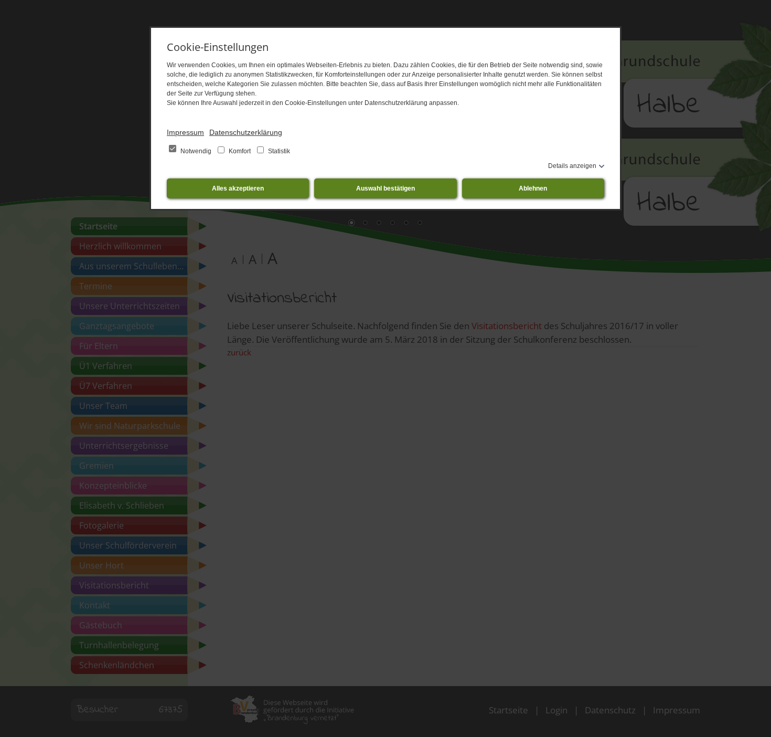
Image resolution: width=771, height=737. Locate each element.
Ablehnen (533, 188)
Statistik (278, 151)
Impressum (185, 132)
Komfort (239, 151)
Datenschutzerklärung (245, 132)
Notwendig (196, 151)
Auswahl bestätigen (385, 188)
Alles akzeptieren (238, 188)
